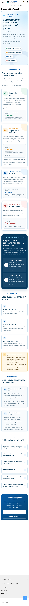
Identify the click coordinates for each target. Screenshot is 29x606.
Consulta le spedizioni (14, 516)
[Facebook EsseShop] (2, 594)
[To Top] (25, 602)
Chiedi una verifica (15, 512)
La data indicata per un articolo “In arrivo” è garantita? (12, 477)
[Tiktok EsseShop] (7, 594)
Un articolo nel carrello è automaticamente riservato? (10, 470)
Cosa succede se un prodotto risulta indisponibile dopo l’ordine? (13, 485)
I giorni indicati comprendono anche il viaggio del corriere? (13, 454)
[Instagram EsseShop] (4, 594)
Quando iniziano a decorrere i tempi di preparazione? (12, 462)
